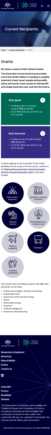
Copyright (6, 386)
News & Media (8, 360)
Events (4, 364)
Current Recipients (17, 50)
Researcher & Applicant (12, 352)
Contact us (6, 369)
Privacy (5, 391)
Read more (25, 109)
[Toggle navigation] (48, 6)
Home (3, 50)
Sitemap (5, 399)
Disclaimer (6, 395)
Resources (6, 356)
